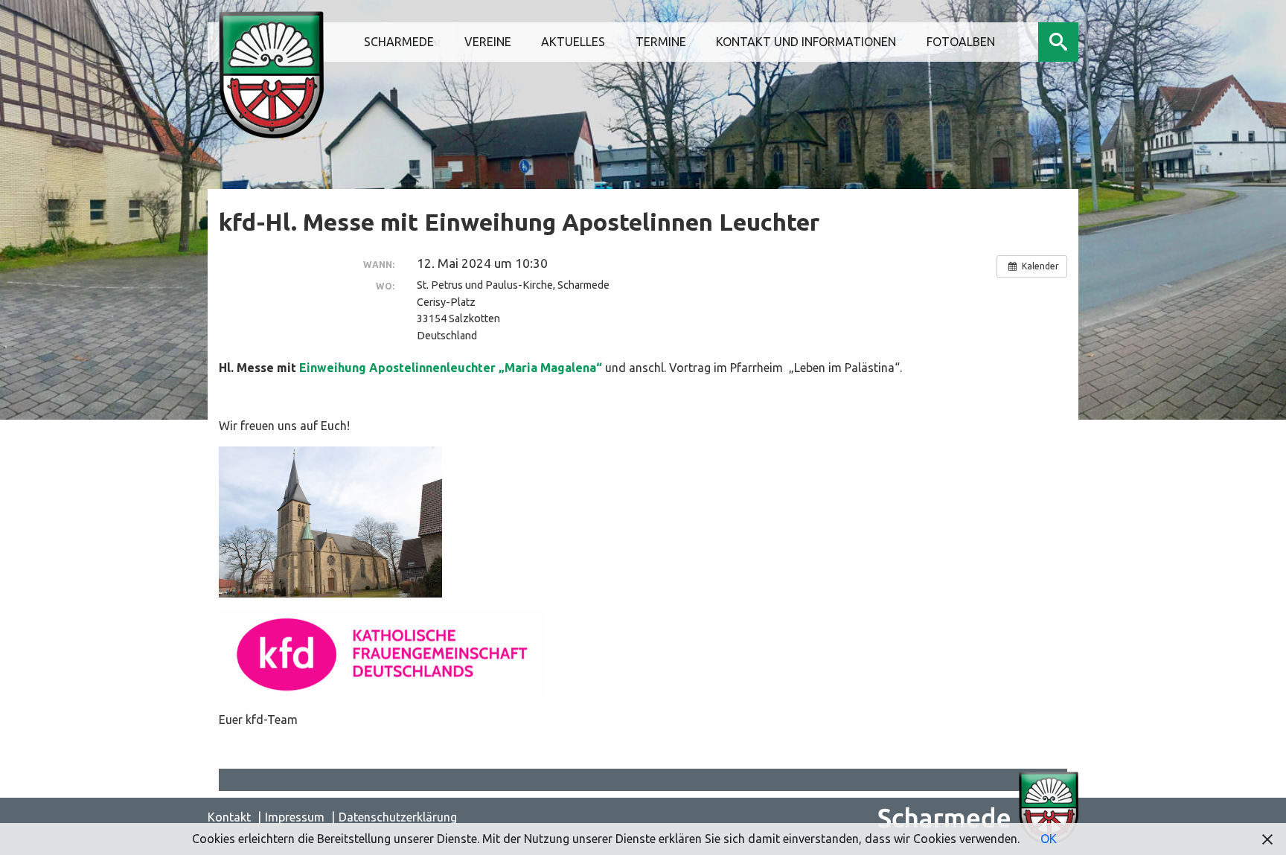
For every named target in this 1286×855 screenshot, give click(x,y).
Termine (661, 41)
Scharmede (399, 41)
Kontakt (229, 817)
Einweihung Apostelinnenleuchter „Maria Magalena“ (452, 367)
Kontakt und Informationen (806, 41)
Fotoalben (961, 41)
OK (1048, 838)
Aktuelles (573, 41)
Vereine (487, 41)
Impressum (294, 817)
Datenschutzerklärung (398, 817)
